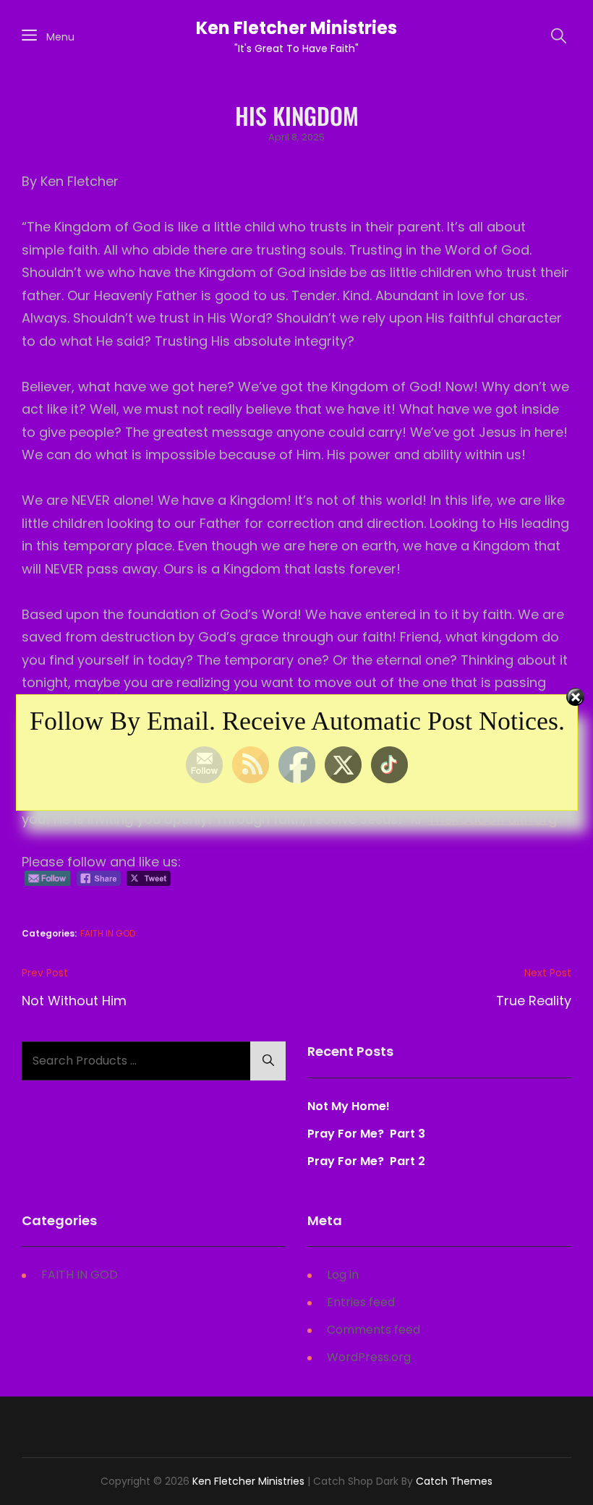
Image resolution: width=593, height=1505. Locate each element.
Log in (343, 1274)
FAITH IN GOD (107, 933)
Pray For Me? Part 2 (366, 1161)
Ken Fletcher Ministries (296, 28)
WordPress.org (369, 1357)
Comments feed (373, 1329)
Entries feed (361, 1302)
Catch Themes (454, 1481)
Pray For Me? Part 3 (367, 1133)
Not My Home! (348, 1106)
